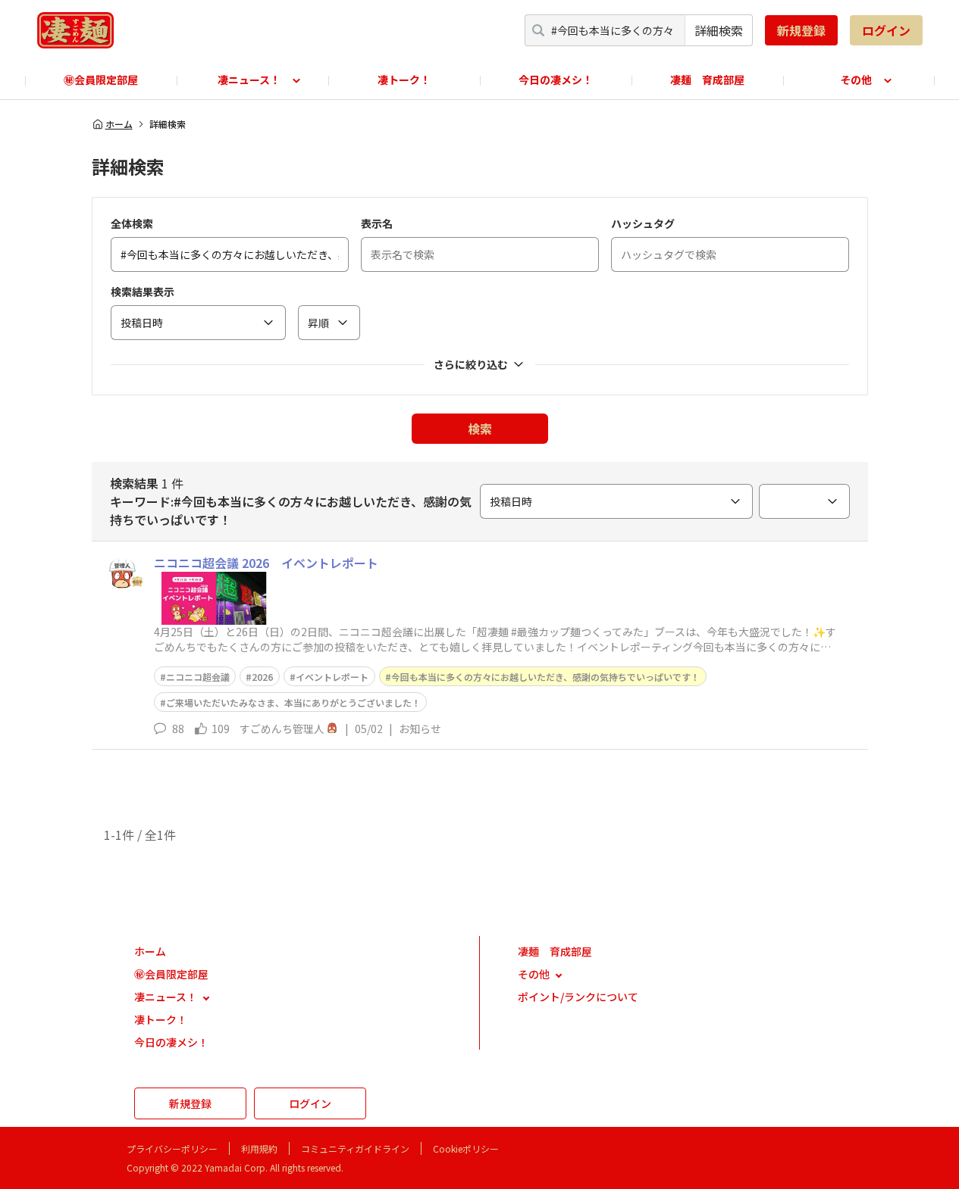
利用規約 (259, 1148)
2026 (262, 676)
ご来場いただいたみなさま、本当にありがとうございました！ (293, 702)
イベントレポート (332, 676)
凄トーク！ (404, 79)
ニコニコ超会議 (198, 676)
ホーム (119, 124)
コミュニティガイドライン (355, 1148)
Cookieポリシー (466, 1148)
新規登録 (801, 30)
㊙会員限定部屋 (101, 79)
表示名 (377, 223)
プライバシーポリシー (172, 1148)
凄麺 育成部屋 (707, 79)
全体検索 (132, 223)
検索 (480, 429)
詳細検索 (718, 30)
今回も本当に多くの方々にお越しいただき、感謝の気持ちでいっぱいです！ (545, 676)
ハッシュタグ (643, 223)
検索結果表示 (142, 291)
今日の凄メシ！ (556, 79)
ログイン (886, 30)
